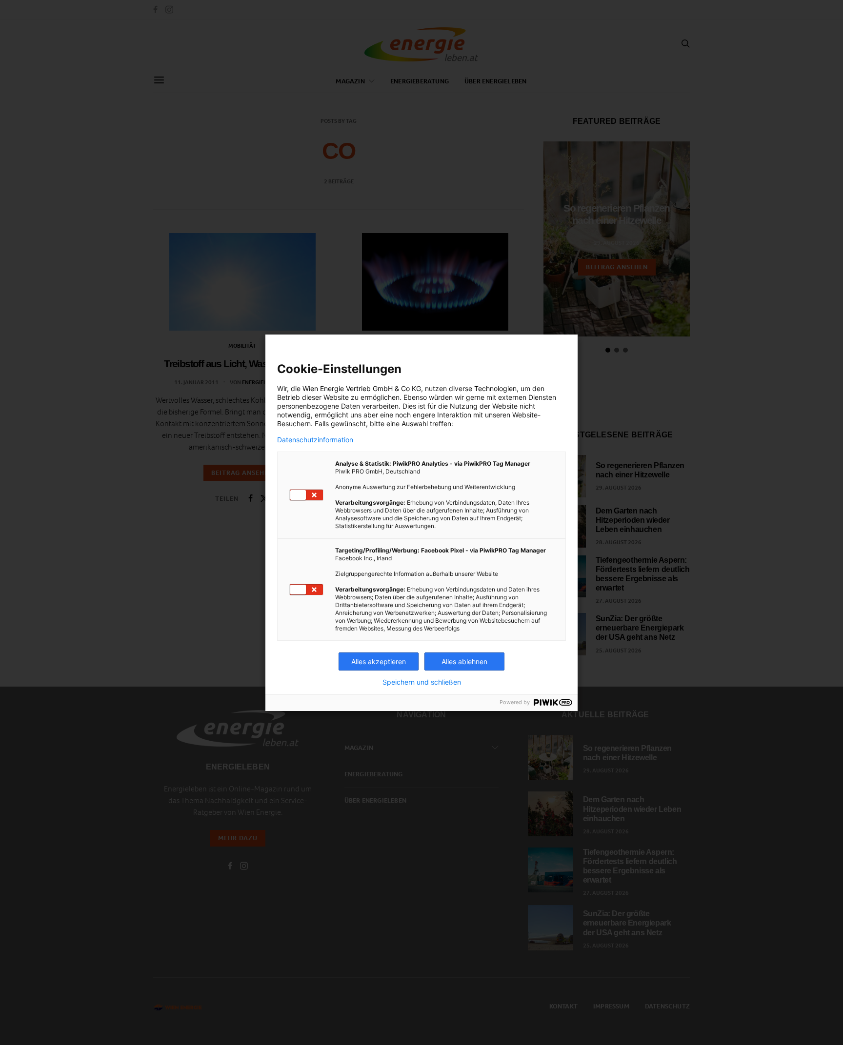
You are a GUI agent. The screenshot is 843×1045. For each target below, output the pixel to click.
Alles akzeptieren (378, 661)
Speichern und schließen (421, 682)
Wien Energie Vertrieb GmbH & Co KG (361, 388)
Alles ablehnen (464, 661)
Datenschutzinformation (315, 440)
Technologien (495, 388)
